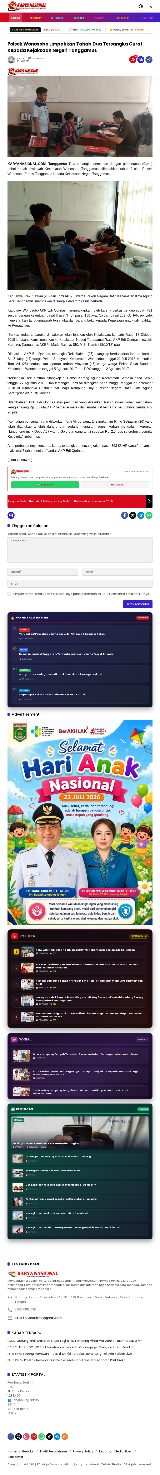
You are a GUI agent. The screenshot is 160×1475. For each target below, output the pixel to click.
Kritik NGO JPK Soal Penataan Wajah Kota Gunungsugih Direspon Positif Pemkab (76, 1347)
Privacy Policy (83, 1451)
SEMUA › (142, 1039)
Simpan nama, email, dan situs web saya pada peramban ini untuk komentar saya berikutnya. (81, 594)
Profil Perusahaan (53, 1451)
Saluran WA (45, 484)
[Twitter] (132, 515)
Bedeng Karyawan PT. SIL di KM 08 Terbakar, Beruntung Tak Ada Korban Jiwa (77, 1354)
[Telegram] (140, 515)
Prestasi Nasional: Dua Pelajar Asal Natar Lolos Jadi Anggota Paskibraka (74, 1360)
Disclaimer (15, 1457)
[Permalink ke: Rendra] (12, 59)
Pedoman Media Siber (115, 1451)
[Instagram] (26, 1436)
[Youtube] (34, 1436)
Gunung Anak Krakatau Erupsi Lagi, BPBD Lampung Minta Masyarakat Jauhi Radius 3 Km (79, 1341)
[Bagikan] (148, 59)
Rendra (21, 58)
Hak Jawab (115, 484)
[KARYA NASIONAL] (27, 6)
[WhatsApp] (148, 515)
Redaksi (28, 1451)
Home (12, 1451)
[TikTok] (49, 1436)
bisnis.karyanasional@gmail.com (38, 1318)
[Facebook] (124, 515)
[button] (140, 6)
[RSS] (64, 1436)
